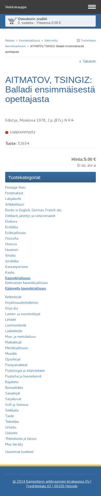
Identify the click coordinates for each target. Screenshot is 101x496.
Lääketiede (13, 331)
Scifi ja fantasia (16, 404)
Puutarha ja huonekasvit (23, 376)
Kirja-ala (11, 308)
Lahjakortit (13, 198)
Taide (9, 416)
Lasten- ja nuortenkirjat (22, 314)
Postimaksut (14, 193)
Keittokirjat (13, 297)
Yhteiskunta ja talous (21, 438)
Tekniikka (12, 421)
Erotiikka (11, 227)
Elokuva (11, 221)
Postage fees (15, 187)
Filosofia (11, 238)
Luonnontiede (15, 325)
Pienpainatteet (16, 365)
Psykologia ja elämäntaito (25, 370)
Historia (11, 244)
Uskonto (11, 433)
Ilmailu (10, 255)
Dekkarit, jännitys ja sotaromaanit (30, 215)
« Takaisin (87, 61)
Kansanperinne (16, 266)
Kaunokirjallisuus (29, 40)
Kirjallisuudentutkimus (21, 302)
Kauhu (10, 272)
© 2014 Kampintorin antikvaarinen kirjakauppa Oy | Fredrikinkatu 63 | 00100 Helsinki (52, 483)
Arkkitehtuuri (14, 204)
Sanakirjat (12, 393)
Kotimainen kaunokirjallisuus (26, 282)
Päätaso (9, 40)
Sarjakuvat (13, 399)
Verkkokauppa (16, 7)
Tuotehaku (88, 40)
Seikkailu (12, 410)
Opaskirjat (12, 359)
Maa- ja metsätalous (20, 336)
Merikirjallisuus (16, 348)
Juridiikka (12, 261)
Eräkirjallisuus (15, 232)
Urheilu (10, 427)
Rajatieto (12, 382)
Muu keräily (14, 444)
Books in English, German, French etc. (33, 210)
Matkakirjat (13, 342)
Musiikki (11, 353)
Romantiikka (14, 387)
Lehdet (10, 319)
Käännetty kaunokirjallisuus (25, 288)
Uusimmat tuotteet (19, 451)
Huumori (11, 249)
